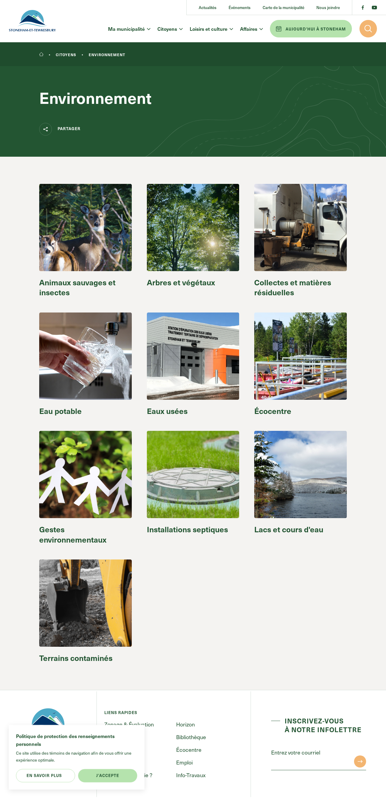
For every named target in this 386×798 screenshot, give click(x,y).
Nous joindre (328, 7)
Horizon (185, 724)
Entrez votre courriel (295, 752)
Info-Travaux (191, 775)
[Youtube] (374, 7)
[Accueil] (41, 54)
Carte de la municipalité (283, 7)
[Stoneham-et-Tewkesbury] (32, 21)
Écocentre (188, 749)
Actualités (208, 7)
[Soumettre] (360, 761)
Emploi (184, 762)
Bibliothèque (191, 737)
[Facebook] (362, 7)
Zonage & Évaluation (129, 724)
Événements (240, 7)
